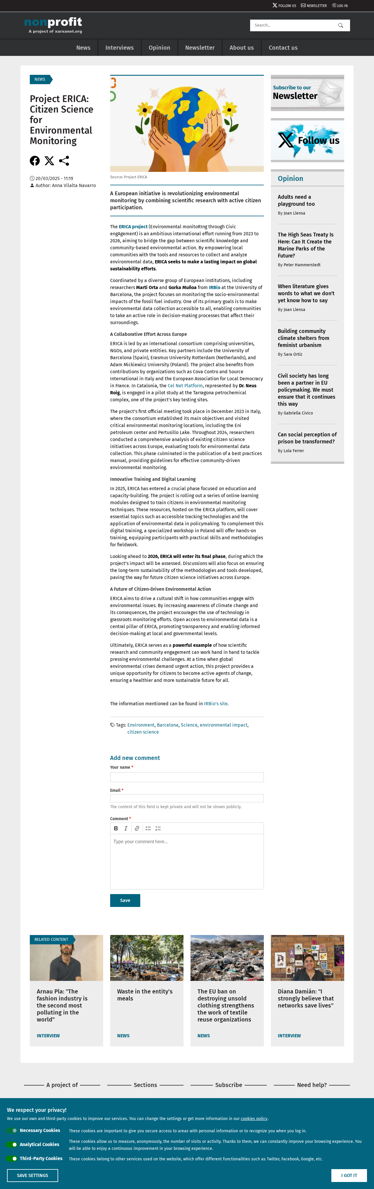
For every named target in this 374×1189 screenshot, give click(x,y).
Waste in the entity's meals (145, 995)
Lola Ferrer (294, 450)
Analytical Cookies (39, 1144)
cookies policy (254, 1118)
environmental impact (223, 725)
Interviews (119, 47)
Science (189, 725)
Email (115, 790)
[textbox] (187, 861)
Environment (141, 725)
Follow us (287, 6)
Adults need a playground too (296, 200)
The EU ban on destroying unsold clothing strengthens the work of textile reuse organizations (226, 1005)
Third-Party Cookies (41, 1158)
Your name (120, 767)
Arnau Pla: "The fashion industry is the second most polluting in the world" (62, 1005)
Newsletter (317, 6)
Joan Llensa (294, 213)
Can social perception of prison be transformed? (307, 438)
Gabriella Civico (298, 413)
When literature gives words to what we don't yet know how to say (306, 293)
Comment (119, 818)
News (83, 47)
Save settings (32, 1175)
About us (242, 47)
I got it (349, 1175)
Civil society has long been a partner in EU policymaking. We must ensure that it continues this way (306, 390)
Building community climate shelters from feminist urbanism (303, 338)
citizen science (143, 732)
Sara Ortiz (293, 354)
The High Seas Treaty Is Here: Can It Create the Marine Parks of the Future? (306, 245)
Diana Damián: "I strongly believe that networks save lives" (306, 998)
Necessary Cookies (40, 1130)
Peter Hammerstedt (302, 264)
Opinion (159, 47)
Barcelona (168, 725)
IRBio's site (216, 703)
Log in (342, 6)
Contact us (283, 47)
